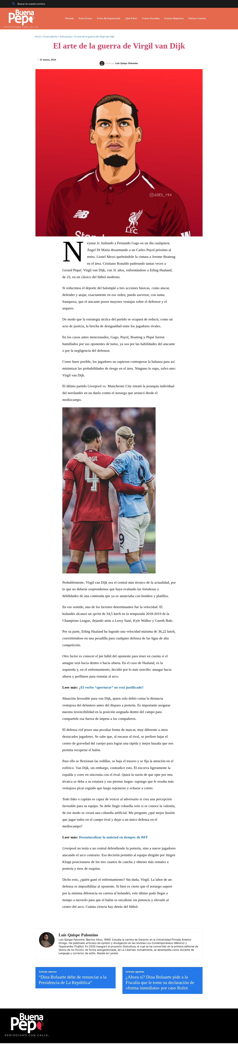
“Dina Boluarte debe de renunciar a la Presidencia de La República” (72, 979)
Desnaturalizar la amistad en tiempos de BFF (113, 837)
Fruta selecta (50, 36)
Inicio (38, 36)
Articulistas (66, 36)
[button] (27, 4)
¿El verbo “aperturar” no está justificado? (111, 687)
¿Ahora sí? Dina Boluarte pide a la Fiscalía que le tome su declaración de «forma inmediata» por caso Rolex (160, 982)
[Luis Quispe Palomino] (102, 63)
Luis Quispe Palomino (126, 63)
